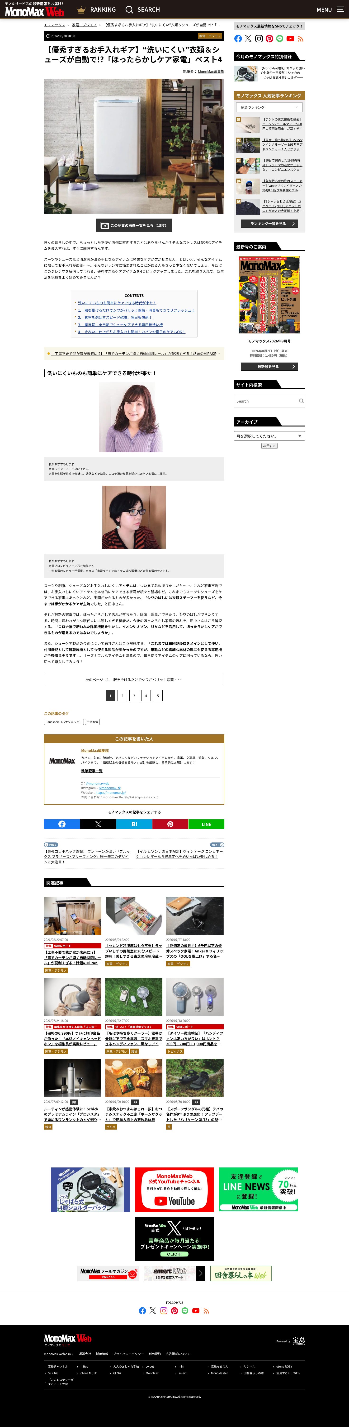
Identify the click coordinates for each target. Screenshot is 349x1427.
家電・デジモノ (210, 36)
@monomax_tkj (110, 787)
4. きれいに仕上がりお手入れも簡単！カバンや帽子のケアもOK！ (132, 331)
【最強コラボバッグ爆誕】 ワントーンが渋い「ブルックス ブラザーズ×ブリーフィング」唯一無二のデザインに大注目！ (87, 856)
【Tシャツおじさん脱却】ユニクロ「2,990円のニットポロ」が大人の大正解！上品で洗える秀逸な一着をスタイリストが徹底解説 (282, 206)
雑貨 (134, 1051)
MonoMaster (219, 1373)
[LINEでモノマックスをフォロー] (280, 40)
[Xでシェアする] (98, 824)
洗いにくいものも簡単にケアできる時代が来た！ (117, 302)
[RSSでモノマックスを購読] (206, 1311)
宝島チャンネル (58, 1366)
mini (181, 1366)
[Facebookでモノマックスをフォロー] (238, 40)
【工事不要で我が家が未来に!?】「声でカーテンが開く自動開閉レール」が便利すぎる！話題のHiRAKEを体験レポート (135, 354)
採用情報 (102, 1353)
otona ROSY (284, 1366)
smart (183, 1373)
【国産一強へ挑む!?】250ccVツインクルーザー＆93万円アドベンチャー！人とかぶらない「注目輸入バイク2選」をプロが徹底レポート (282, 145)
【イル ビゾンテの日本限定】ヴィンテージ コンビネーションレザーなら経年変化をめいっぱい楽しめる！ (179, 854)
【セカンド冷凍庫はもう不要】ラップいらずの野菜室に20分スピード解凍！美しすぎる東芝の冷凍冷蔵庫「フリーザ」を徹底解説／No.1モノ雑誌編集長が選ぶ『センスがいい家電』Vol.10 (133, 959)
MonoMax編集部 (95, 750)
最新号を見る (268, 366)
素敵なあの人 (219, 1366)
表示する (269, 446)
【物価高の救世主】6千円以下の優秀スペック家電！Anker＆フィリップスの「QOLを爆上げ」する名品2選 (194, 953)
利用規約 (155, 1353)
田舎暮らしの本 (254, 1373)
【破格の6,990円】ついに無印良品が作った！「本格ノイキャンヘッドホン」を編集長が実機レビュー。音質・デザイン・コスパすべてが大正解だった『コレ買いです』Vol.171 (72, 1044)
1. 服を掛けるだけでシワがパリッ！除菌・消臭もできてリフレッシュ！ (136, 310)
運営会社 (85, 1353)
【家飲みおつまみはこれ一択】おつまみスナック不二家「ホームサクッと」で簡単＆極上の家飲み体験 (133, 1114)
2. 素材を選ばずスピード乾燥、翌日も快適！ (115, 317)
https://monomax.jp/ (111, 792)
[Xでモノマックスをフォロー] (248, 40)
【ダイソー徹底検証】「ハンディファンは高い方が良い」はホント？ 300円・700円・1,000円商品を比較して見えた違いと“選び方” (194, 1041)
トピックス (175, 1051)
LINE (206, 824)
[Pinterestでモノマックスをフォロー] (269, 40)
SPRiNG (53, 1373)
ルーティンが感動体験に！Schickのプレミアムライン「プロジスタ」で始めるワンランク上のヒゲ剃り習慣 (72, 1116)
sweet (150, 1366)
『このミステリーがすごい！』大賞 (61, 1382)
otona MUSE (88, 1373)
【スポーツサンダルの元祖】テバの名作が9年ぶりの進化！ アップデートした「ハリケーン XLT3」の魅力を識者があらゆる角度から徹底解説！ (194, 1119)
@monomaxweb (97, 783)
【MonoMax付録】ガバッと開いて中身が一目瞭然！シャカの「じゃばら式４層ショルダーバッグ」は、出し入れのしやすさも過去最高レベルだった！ (282, 73)
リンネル (249, 1366)
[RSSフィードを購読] (301, 40)
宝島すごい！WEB (288, 1373)
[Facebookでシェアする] (62, 824)
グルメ (111, 1127)
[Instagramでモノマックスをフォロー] (259, 40)
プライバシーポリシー (128, 1353)
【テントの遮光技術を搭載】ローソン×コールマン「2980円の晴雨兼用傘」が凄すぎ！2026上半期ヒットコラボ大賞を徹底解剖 (282, 124)
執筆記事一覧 (92, 770)
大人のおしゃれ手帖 (126, 1366)
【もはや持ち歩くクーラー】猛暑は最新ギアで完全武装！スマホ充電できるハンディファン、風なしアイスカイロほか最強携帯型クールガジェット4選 (133, 1044)
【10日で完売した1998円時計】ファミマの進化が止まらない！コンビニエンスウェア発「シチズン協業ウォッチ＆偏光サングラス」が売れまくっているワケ (282, 165)
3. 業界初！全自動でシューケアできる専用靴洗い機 (120, 324)
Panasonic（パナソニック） (64, 722)
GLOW (117, 1373)
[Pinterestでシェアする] (170, 824)
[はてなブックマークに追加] (134, 824)
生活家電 (92, 722)
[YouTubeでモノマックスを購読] (290, 40)
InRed (84, 1366)
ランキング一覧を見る (268, 223)
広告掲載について (178, 1353)
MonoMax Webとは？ (59, 1353)
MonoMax (152, 1373)
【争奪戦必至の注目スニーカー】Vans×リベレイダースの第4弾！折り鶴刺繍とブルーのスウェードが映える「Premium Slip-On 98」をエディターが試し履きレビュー (282, 186)
